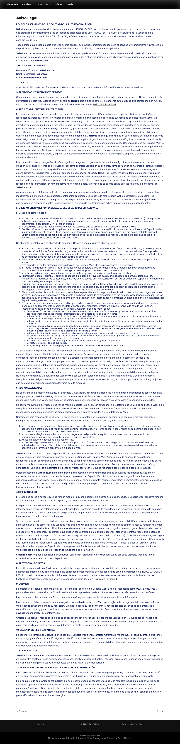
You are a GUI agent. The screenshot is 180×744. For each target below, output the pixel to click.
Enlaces (58, 4)
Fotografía (43, 4)
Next (159, 711)
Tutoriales (26, 4)
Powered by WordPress (90, 735)
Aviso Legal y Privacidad (132, 724)
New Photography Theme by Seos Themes (109, 738)
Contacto (41, 724)
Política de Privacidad (104, 104)
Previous (22, 711)
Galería (69, 4)
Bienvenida (12, 4)
